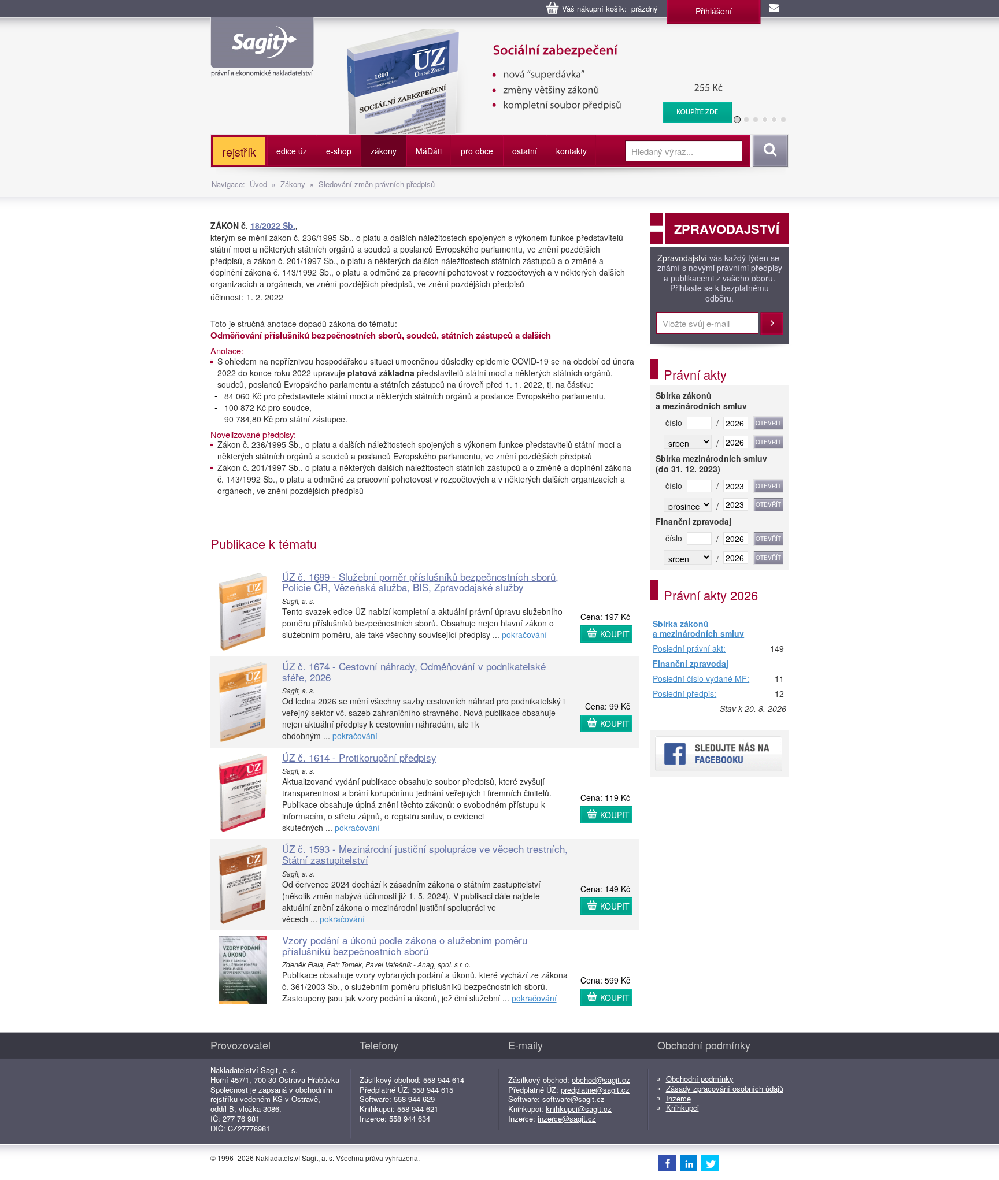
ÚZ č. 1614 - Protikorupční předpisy (359, 757)
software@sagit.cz (573, 1098)
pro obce (477, 151)
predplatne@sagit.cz (595, 1089)
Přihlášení (713, 11)
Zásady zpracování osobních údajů (724, 1088)
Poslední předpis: (684, 694)
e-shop (339, 151)
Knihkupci (682, 1107)
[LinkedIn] (688, 1162)
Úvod (258, 184)
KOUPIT (615, 634)
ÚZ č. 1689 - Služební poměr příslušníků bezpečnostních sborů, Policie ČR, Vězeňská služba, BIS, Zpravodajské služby (420, 582)
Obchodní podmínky (700, 1078)
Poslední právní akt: (689, 649)
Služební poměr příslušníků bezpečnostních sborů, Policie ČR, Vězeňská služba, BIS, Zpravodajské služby (661, 40)
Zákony (292, 184)
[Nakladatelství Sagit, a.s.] (262, 67)
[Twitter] (710, 1162)
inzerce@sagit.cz (567, 1118)
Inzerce (678, 1098)
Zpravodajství (682, 258)
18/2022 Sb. (272, 225)
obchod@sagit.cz (601, 1079)
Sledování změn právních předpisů (377, 184)
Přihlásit (771, 323)
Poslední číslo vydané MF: (701, 679)
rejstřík (239, 151)
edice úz (291, 151)
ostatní (524, 151)
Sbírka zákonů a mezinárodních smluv (698, 629)
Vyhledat (769, 151)
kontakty (571, 151)
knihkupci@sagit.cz (579, 1108)
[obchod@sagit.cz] (775, 8)
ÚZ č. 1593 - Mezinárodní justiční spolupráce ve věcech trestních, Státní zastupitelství (425, 854)
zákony (384, 151)
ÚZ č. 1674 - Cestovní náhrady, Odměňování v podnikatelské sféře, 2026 (414, 671)
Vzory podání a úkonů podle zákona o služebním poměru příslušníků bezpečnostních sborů (404, 945)
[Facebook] (667, 1162)
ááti (429, 151)
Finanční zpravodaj (690, 664)
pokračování (524, 634)
